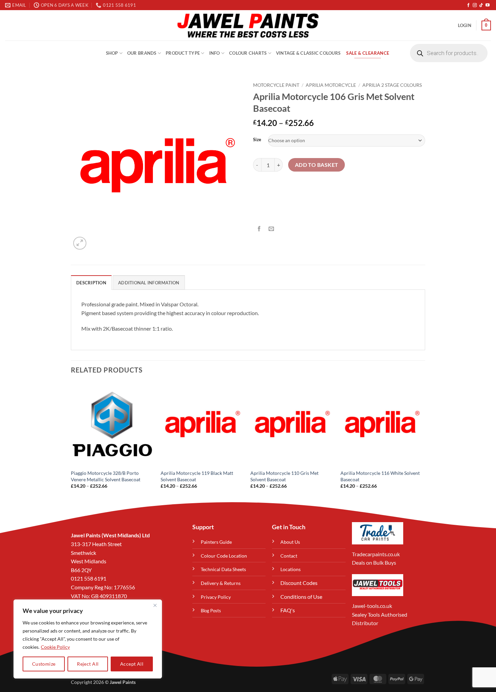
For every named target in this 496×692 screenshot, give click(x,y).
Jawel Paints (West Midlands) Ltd (110, 535)
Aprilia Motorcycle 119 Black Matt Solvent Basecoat (197, 476)
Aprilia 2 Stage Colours (392, 85)
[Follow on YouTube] (488, 5)
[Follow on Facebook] (468, 5)
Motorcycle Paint (276, 85)
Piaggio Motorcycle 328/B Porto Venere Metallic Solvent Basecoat (105, 476)
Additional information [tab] (149, 282)
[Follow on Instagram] (475, 5)
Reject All (88, 664)
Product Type (183, 53)
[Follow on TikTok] (481, 5)
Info (214, 53)
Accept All (131, 664)
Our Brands (142, 53)
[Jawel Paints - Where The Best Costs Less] (248, 25)
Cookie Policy (55, 647)
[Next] (423, 441)
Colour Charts (248, 53)
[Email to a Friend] (271, 228)
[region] (87, 638)
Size (257, 139)
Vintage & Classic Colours (308, 53)
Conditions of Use (301, 596)
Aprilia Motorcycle (331, 85)
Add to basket (316, 165)
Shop (112, 53)
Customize (44, 664)
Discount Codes (299, 583)
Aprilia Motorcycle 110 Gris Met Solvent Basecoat (284, 476)
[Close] (155, 605)
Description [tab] (91, 282)
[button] (464, 25)
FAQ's (287, 610)
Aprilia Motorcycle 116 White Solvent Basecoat (380, 476)
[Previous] (71, 441)
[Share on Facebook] (259, 228)
